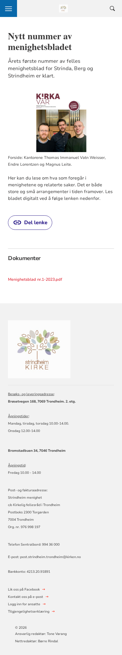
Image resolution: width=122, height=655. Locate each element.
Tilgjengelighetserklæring (28, 611)
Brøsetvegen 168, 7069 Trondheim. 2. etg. (42, 401)
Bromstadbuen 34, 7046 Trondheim (37, 450)
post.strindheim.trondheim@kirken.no (50, 557)
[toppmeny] (8, 8)
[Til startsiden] (39, 348)
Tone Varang (57, 634)
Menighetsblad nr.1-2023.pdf (35, 279)
